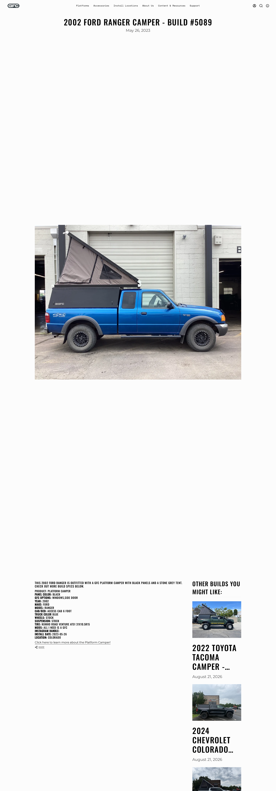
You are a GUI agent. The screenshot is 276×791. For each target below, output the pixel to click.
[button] (82, 5)
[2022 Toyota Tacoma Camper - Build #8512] (216, 619)
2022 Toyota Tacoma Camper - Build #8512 (214, 657)
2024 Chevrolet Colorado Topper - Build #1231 (213, 740)
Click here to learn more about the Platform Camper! (73, 642)
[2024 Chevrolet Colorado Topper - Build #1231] (216, 702)
